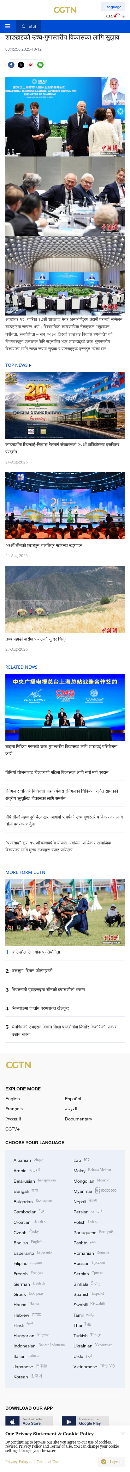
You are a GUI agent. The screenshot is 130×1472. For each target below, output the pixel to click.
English (12, 1098)
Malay (92, 1170)
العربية (71, 1108)
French (28, 1273)
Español (73, 1098)
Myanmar (95, 1190)
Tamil (84, 1314)
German (29, 1283)
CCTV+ (12, 1129)
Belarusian (35, 1180)
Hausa (26, 1304)
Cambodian (29, 1211)
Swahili (89, 1304)
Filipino (28, 1262)
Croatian (30, 1221)
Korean (28, 1376)
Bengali (26, 1190)
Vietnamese (94, 1366)
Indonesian (39, 1345)
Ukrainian (93, 1345)
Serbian (88, 1273)
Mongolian (92, 1180)
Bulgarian (33, 1201)
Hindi (23, 1324)
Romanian (91, 1252)
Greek (28, 1293)
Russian (89, 1262)
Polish (86, 1221)
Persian (88, 1211)
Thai (83, 1324)
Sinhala (87, 1283)
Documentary (78, 1118)
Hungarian (31, 1335)
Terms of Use (48, 1462)
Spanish (89, 1293)
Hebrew (27, 1314)
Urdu (83, 1355)
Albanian (28, 1159)
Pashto (86, 1242)
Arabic (27, 1170)
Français (14, 1108)
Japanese (30, 1366)
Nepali (86, 1201)
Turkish (87, 1335)
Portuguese (94, 1232)
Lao (82, 1159)
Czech (26, 1232)
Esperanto (33, 1252)
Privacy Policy (16, 1462)
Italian (26, 1355)
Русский (13, 1118)
